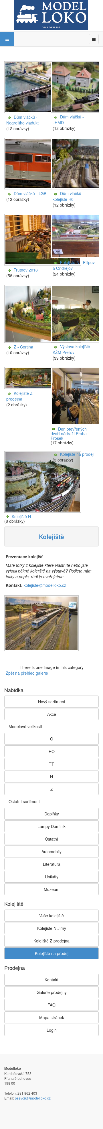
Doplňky (51, 814)
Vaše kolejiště (51, 915)
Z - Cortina (23, 347)
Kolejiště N (21, 516)
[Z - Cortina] (43, 341)
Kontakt (51, 980)
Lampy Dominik (51, 826)
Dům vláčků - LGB (30, 193)
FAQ (51, 1005)
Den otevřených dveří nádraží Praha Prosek (69, 433)
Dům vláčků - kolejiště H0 (68, 196)
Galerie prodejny (52, 992)
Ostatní (51, 839)
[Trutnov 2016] (43, 264)
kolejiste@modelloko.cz (45, 585)
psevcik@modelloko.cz (33, 1098)
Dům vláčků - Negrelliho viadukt (22, 120)
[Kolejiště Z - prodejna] (43, 387)
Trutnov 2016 (26, 270)
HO (52, 751)
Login (52, 1030)
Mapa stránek (51, 1017)
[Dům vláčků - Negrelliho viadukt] (43, 111)
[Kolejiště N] (43, 511)
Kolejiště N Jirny (51, 928)
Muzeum (52, 889)
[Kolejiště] (42, 623)
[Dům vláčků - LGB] (43, 188)
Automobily (51, 851)
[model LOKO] (51, 15)
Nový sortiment (51, 701)
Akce (51, 714)
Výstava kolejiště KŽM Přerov (71, 349)
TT (51, 764)
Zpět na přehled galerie (27, 673)
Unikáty (51, 877)
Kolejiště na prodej (77, 454)
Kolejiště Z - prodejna (20, 396)
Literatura (51, 864)
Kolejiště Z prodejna (51, 941)
